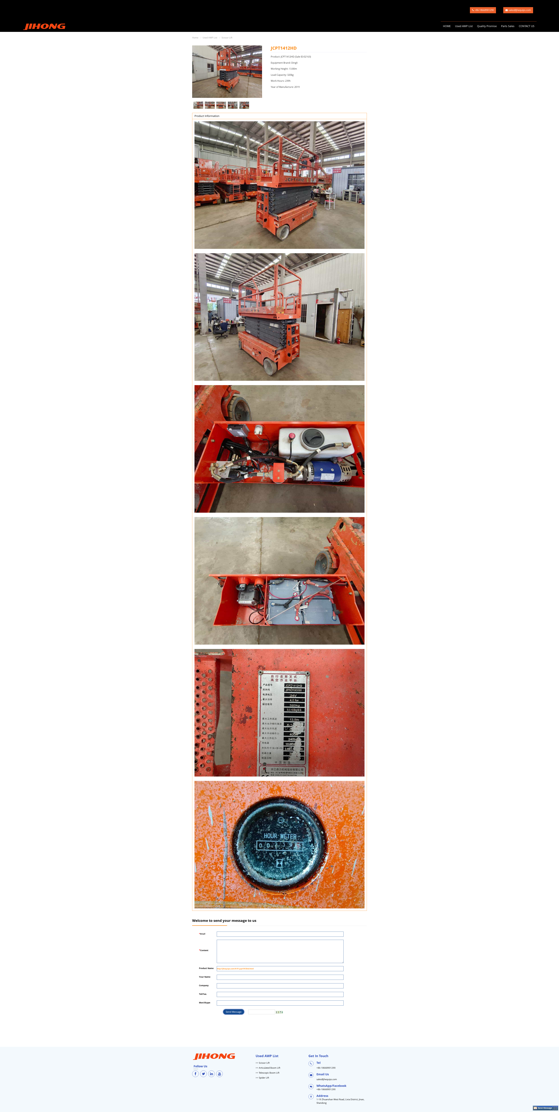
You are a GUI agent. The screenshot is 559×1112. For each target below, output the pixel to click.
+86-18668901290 (484, 10)
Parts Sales (507, 26)
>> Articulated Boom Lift (268, 1067)
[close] (555, 1108)
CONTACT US (526, 26)
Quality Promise (487, 26)
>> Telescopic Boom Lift (267, 1072)
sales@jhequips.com (519, 10)
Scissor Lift (227, 37)
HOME (447, 26)
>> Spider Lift (262, 1077)
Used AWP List (464, 26)
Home (195, 37)
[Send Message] (543, 1108)
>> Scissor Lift (263, 1062)
